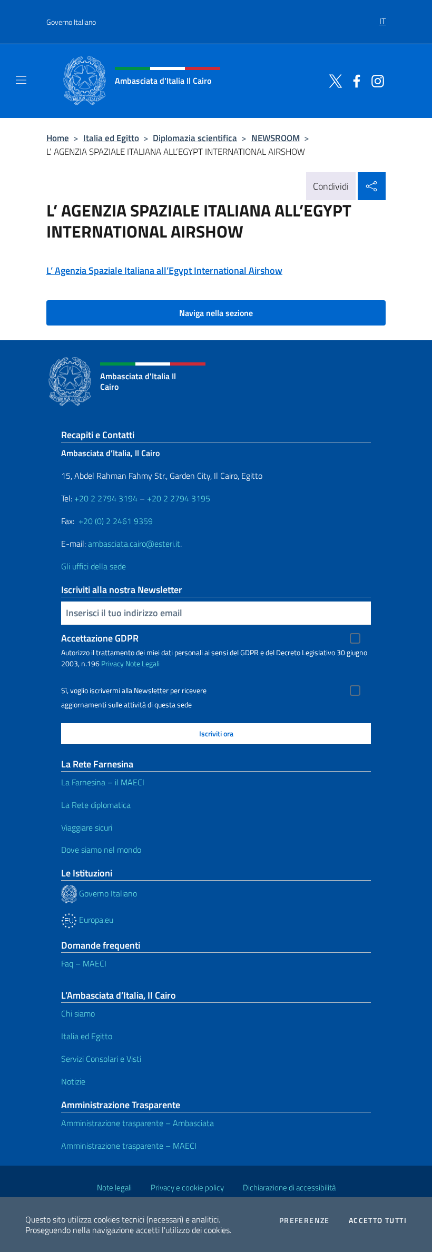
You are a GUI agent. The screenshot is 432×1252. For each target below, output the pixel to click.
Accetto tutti (378, 1220)
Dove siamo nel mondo (101, 849)
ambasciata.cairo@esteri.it (134, 543)
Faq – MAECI (83, 963)
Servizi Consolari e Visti (101, 1058)
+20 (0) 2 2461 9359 (115, 521)
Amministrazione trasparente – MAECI (129, 1145)
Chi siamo (78, 1013)
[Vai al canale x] (332, 80)
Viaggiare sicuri (86, 827)
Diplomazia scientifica (195, 137)
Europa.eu (95, 919)
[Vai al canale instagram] (375, 80)
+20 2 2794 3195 (178, 498)
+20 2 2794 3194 (106, 498)
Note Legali (142, 663)
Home (57, 137)
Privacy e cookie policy (187, 1187)
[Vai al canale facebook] (354, 80)
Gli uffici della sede (93, 566)
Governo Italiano (71, 21)
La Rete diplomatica (96, 804)
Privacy (112, 663)
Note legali (114, 1187)
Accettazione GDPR (100, 638)
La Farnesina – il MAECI (102, 782)
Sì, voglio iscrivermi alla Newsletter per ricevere (134, 690)
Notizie (73, 1081)
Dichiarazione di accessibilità (289, 1187)
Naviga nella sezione (216, 313)
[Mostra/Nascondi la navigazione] (21, 80)
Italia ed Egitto (111, 137)
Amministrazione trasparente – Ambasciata (137, 1123)
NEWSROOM (275, 137)
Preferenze (304, 1220)
